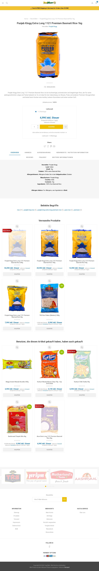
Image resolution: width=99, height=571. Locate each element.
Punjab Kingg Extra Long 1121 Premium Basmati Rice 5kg (81, 261)
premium (77, 210)
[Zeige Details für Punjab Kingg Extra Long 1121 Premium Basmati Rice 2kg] (17, 298)
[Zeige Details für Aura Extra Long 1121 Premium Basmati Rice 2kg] (49, 419)
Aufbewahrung (44, 152)
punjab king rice (29, 210)
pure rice (67, 210)
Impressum (16, 522)
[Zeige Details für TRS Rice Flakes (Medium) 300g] (49, 298)
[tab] (14, 152)
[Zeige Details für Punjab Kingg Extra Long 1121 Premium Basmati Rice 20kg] (17, 243)
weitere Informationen (62, 157)
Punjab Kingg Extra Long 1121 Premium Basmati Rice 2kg (17, 316)
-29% (29, 406)
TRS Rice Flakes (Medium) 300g (49, 315)
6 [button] (53, 486)
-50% (61, 286)
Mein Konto (49, 512)
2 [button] (47, 486)
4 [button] (50, 486)
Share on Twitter (45, 146)
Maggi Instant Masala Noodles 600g (17, 382)
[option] (13, 476)
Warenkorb (49, 529)
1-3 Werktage (42, 111)
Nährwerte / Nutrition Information (72, 152)
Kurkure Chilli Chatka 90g (82, 382)
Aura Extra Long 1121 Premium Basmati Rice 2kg (49, 437)
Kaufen (51, 127)
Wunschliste (49, 532)
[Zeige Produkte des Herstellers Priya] (37, 476)
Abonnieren (64, 499)
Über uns (82, 512)
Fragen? (42, 157)
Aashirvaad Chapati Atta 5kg (17, 436)
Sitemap (16, 512)
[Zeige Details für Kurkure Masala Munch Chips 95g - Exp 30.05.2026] (49, 364)
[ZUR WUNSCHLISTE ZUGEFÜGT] (66, 127)
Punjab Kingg (53, 26)
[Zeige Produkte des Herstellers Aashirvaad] (86, 476)
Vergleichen (51, 87)
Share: (49, 142)
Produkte (16, 516)
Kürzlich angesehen (49, 522)
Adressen (50, 519)
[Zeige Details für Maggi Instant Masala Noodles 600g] (17, 364)
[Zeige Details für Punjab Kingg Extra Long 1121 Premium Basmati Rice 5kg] (82, 243)
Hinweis (28, 152)
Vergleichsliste (49, 526)
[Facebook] (49, 546)
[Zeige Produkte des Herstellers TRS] (13, 476)
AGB (16, 529)
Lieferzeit (49, 109)
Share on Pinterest (51, 146)
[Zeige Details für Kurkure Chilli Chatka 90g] (82, 364)
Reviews (29, 157)
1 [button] (45, 486)
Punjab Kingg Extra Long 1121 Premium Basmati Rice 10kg (49, 261)
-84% (61, 352)
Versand (52, 122)
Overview (15, 152)
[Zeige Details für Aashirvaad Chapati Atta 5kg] (17, 419)
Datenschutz (16, 526)
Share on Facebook (48, 146)
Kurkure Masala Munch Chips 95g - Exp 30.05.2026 (49, 382)
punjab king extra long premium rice (49, 210)
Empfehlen (54, 146)
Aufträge (49, 516)
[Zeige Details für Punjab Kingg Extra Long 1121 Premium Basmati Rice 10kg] (49, 243)
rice (18, 210)
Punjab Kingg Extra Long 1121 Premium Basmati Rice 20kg (17, 261)
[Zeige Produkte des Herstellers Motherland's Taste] (61, 476)
